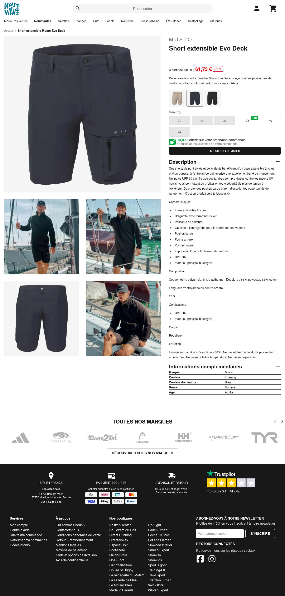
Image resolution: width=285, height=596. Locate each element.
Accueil (9, 30)
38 (251, 119)
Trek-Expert (156, 575)
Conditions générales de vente (78, 535)
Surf (96, 21)
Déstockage (196, 21)
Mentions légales (68, 545)
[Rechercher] (78, 8)
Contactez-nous (51, 489)
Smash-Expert (158, 550)
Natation (63, 21)
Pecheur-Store (158, 535)
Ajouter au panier (225, 151)
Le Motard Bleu (120, 585)
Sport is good (158, 565)
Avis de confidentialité (72, 560)
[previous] (275, 421)
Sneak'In (154, 555)
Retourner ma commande (28, 540)
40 (270, 120)
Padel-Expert (157, 530)
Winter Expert (158, 590)
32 (179, 120)
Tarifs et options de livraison (76, 555)
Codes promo (20, 545)
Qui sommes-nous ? (70, 524)
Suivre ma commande (26, 535)
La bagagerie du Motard (127, 575)
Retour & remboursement (74, 540)
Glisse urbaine (149, 21)
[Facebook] (200, 559)
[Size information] (179, 112)
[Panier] (273, 8)
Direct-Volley (118, 540)
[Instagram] (212, 559)
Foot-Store (117, 550)
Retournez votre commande (171, 492)
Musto (181, 39)
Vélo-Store (156, 585)
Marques (216, 21)
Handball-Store (120, 565)
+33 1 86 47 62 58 (51, 502)
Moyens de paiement (71, 550)
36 (225, 120)
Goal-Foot (116, 560)
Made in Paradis (121, 590)
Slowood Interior (160, 545)
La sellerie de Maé (123, 580)
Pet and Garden (159, 540)
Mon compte (19, 524)
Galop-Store (118, 555)
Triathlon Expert (159, 580)
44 (179, 132)
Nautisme (127, 21)
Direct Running (120, 535)
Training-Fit (156, 570)
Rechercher (142, 8)
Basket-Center (120, 524)
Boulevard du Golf (122, 530)
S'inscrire (260, 533)
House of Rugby (121, 570)
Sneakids (155, 560)
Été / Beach (173, 21)
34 (202, 120)
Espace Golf (118, 545)
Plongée (81, 21)
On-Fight (154, 524)
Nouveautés (42, 21)
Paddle (110, 21)
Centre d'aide (20, 530)
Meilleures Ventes (16, 21)
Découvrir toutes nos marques (142, 452)
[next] (282, 421)
